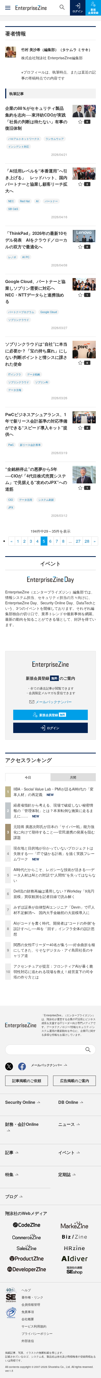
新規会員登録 (52, 715)
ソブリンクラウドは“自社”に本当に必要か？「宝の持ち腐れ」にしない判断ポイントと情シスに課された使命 (36, 354)
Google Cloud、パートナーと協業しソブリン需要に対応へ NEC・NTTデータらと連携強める (35, 291)
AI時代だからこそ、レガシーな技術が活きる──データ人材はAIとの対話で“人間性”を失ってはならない (54, 875)
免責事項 (27, 1311)
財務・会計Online (22, 1124)
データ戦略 (33, 374)
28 (87, 541)
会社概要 (27, 1319)
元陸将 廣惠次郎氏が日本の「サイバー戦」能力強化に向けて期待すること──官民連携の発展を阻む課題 (54, 832)
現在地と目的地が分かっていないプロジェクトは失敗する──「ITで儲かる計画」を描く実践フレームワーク (54, 853)
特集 (9, 1174)
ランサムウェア (55, 139)
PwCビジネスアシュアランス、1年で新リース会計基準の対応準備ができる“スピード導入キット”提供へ (36, 424)
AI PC (25, 257)
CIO (10, 500)
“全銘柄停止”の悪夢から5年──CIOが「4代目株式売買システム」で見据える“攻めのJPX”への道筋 (36, 479)
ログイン (53, 728)
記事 (9, 1152)
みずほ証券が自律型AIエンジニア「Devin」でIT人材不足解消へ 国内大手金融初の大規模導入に (54, 909)
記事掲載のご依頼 (26, 1080)
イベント (66, 1152)
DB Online (68, 1102)
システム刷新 (46, 500)
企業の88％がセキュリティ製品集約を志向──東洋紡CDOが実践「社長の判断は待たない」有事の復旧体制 (36, 118)
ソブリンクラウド (18, 320)
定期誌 (64, 1174)
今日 (28, 777)
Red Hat (25, 201)
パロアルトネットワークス (23, 139)
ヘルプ (26, 1290)
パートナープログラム (21, 312)
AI (37, 201)
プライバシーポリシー (37, 1333)
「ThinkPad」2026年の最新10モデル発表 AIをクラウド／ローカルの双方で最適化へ (36, 239)
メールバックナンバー (53, 701)
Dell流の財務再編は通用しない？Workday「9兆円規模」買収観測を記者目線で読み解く (53, 893)
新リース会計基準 (30, 445)
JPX (10, 507)
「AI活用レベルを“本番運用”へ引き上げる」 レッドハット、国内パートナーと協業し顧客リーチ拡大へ (36, 181)
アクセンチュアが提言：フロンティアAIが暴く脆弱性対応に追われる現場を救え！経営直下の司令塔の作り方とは (53, 971)
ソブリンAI (41, 382)
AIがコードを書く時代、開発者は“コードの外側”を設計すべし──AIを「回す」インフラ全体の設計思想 (54, 928)
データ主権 (14, 390)
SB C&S (13, 209)
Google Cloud (48, 312)
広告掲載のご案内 (74, 1080)
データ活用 (25, 500)
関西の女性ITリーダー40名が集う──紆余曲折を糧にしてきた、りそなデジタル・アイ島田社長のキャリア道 (54, 950)
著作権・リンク (32, 1297)
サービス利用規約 (33, 1326)
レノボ (12, 257)
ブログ (11, 1196)
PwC (11, 445)
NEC (11, 201)
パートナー (51, 201)
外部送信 (27, 1340)
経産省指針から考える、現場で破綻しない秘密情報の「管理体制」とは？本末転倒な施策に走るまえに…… (53, 810)
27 (78, 541)
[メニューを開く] (8, 8)
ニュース (66, 1124)
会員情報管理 (30, 1304)
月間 (73, 777)
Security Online (20, 1102)
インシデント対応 (18, 146)
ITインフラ (14, 374)
